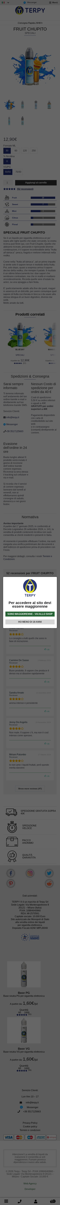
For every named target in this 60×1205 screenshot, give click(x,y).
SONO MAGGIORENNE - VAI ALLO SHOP (30, 614)
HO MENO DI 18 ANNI (30, 622)
